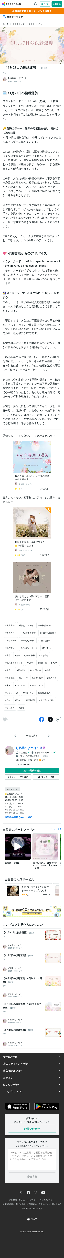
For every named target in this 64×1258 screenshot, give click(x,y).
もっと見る (56, 829)
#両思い (8, 670)
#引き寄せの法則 (46, 700)
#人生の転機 (29, 655)
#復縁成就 (9, 677)
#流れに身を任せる (13, 662)
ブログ (31, 23)
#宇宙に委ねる (44, 640)
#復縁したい (28, 692)
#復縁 (47, 670)
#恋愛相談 (30, 700)
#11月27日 (47, 647)
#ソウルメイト (36, 685)
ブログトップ (18, 23)
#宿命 (17, 655)
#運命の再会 (10, 640)
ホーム (6, 23)
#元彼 (8, 700)
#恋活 (21, 707)
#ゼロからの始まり (48, 632)
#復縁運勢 (9, 625)
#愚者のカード (11, 632)
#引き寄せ (43, 655)
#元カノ (18, 700)
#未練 (8, 685)
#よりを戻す (37, 677)
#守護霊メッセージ (29, 647)
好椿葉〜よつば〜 (27, 748)
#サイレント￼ (11, 692)
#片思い (54, 662)
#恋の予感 (42, 662)
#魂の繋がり (10, 647)
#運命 (8, 655)
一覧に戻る (32, 735)
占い (41, 23)
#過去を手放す (29, 632)
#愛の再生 (51, 677)
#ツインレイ (20, 685)
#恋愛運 (30, 662)
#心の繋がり (35, 670)
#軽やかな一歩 (27, 640)
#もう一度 (23, 677)
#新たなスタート (26, 625)
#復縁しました (44, 692)
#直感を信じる (44, 625)
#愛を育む (21, 670)
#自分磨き (9, 707)
